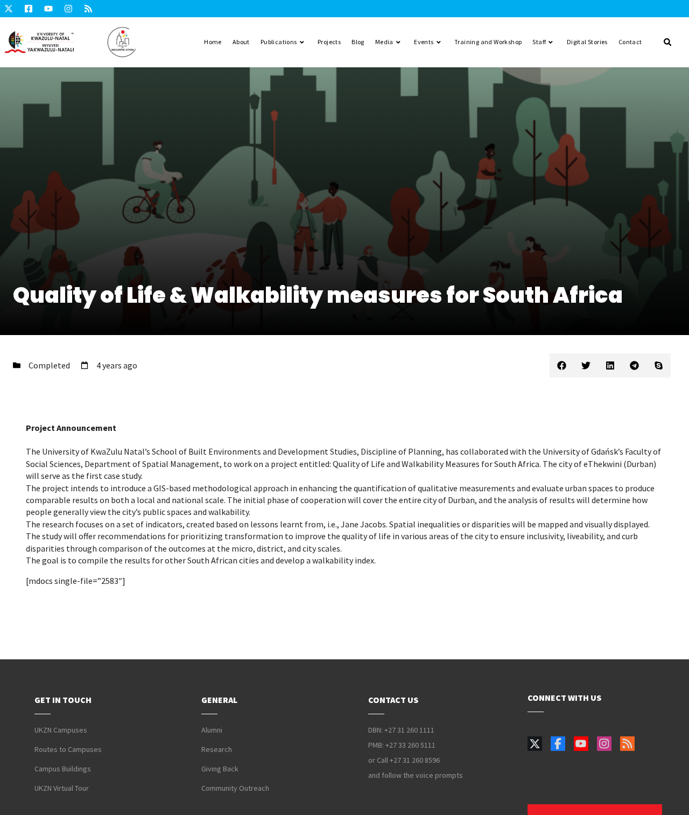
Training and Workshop (488, 42)
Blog (357, 42)
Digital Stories (587, 42)
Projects (329, 42)
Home (213, 42)
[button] (562, 365)
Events (423, 42)
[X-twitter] (8, 8)
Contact (630, 42)
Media (384, 42)
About (241, 42)
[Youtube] (48, 8)
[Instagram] (68, 8)
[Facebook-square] (28, 8)
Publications (279, 42)
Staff (539, 42)
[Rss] (88, 8)
